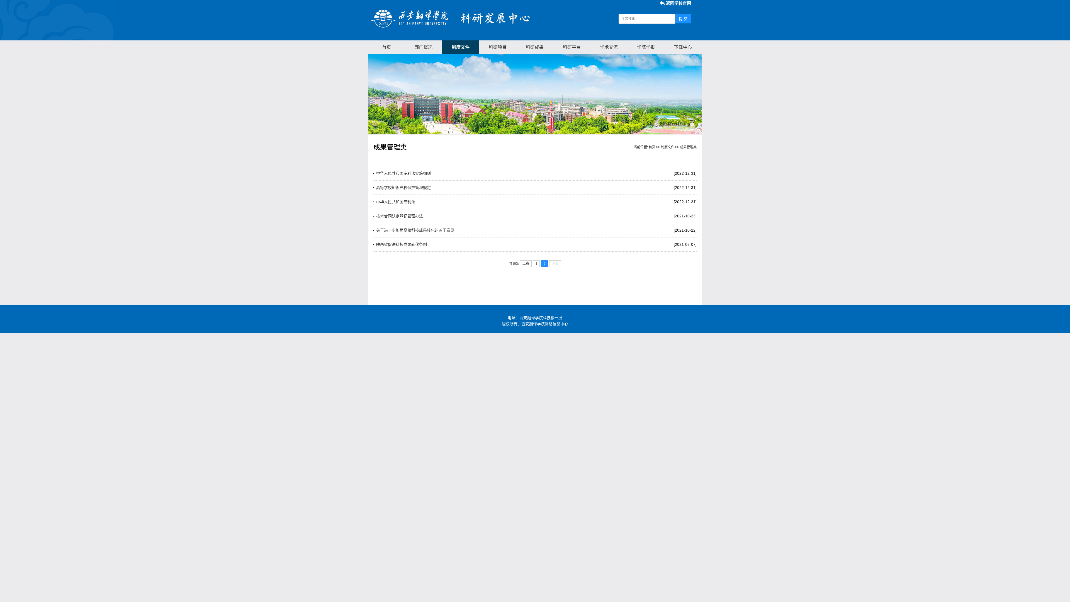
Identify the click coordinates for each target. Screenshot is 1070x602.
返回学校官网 (678, 3)
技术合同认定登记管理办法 (399, 216)
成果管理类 (688, 147)
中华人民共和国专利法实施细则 (403, 173)
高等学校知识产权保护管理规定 (403, 187)
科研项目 (498, 47)
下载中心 (683, 47)
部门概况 (423, 47)
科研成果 (535, 47)
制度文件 (461, 47)
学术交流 (609, 47)
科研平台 (572, 47)
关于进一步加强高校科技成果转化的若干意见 (415, 230)
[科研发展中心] (452, 27)
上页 (525, 264)
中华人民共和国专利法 (395, 202)
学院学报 (646, 47)
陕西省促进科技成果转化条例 (401, 244)
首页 (386, 47)
